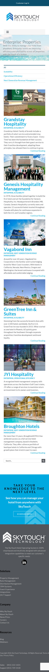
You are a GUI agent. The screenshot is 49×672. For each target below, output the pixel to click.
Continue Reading (38, 151)
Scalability (19, 128)
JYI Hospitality (19, 374)
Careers (3, 620)
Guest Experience (7, 589)
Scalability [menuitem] (8, 71)
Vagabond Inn (18, 249)
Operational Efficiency (24, 378)
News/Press (5, 617)
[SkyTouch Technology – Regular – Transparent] (22, 11)
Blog (2, 639)
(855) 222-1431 (13, 665)
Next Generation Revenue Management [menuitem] (20, 80)
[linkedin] (24, 562)
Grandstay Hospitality (15, 122)
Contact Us (4, 622)
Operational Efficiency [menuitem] (13, 76)
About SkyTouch (6, 614)
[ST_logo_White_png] (24, 533)
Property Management (9, 578)
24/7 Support (5, 595)
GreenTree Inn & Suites (20, 311)
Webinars (4, 642)
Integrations (5, 592)
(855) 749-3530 (13, 668)
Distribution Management (10, 584)
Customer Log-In (22, 3)
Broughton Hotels (21, 426)
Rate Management (7, 581)
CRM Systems (6, 586)
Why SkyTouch (6, 611)
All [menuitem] (5, 67)
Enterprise (8, 128)
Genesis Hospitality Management (23, 186)
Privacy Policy (8, 655)
